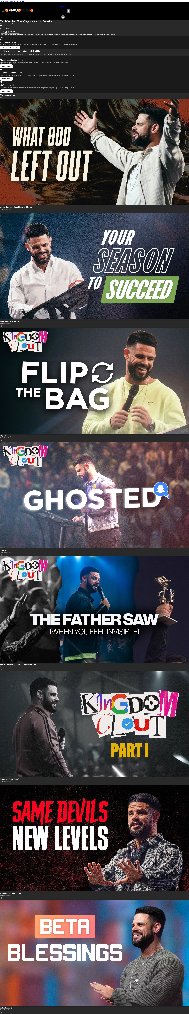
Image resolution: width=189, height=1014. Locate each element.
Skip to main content (6, 1)
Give (3, 31)
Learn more (6, 66)
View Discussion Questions (10, 47)
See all (2, 97)
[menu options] (1, 211)
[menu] (3, 11)
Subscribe (13, 31)
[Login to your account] (63, 17)
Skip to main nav (18, 1)
